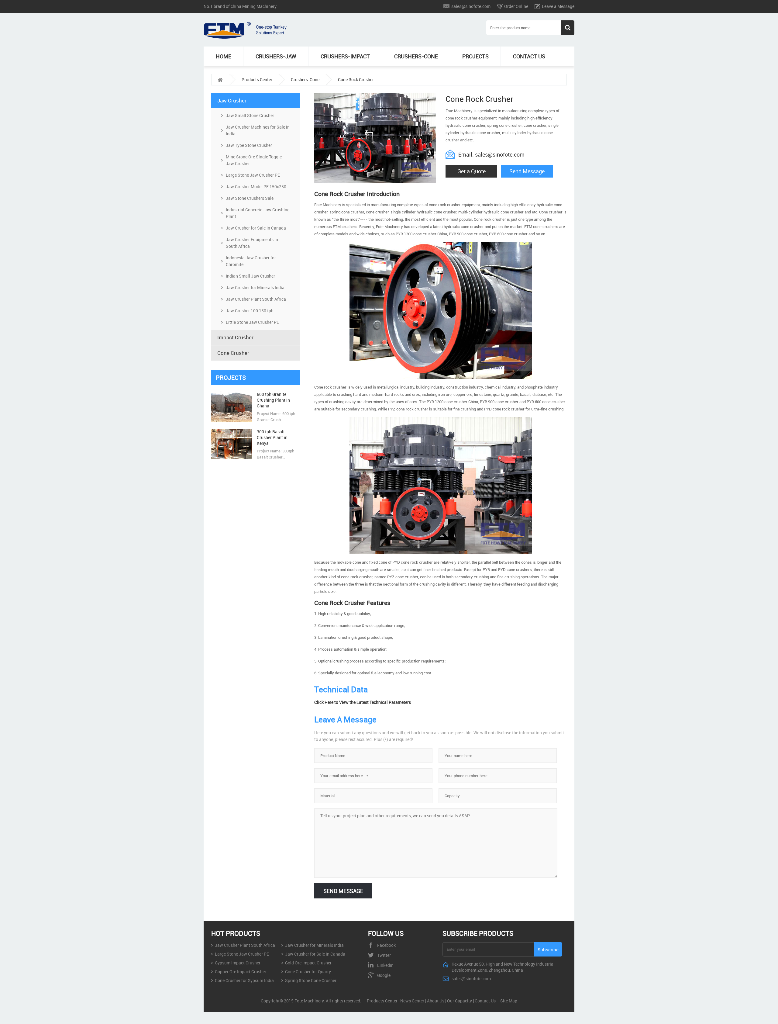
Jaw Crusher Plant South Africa (256, 299)
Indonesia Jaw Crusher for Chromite (251, 261)
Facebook (386, 945)
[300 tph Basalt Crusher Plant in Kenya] (231, 457)
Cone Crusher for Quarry (308, 971)
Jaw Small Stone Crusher (250, 115)
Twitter (384, 955)
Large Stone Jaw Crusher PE (253, 175)
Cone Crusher (233, 352)
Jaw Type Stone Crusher (249, 145)
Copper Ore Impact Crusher (240, 971)
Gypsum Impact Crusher (237, 963)
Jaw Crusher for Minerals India (255, 287)
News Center (412, 1001)
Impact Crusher (235, 337)
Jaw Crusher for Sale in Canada (256, 228)
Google (384, 975)
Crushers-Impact (345, 56)
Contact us (529, 56)
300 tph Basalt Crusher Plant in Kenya (272, 437)
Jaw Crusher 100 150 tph (250, 310)
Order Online (516, 6)
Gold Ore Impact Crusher (308, 963)
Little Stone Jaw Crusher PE (252, 322)
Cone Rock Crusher (356, 79)
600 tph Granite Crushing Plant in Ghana (273, 400)
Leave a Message (558, 6)
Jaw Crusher (231, 100)
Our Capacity (459, 1001)
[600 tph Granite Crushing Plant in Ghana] (231, 420)
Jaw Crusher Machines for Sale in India (258, 130)
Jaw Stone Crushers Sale (250, 198)
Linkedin (385, 965)
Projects (475, 56)
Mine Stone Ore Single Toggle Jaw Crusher (254, 160)
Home (223, 56)
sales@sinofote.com (471, 6)
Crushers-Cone (416, 56)
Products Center (257, 79)
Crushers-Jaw (276, 56)
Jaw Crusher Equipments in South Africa (252, 243)
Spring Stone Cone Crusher (310, 980)
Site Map (508, 1001)
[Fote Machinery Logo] (246, 37)
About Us (435, 1001)
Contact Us (485, 1001)
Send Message (527, 171)
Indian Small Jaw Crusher (250, 276)
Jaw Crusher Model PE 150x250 (256, 186)
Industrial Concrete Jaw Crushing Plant (258, 213)
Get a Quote (471, 171)
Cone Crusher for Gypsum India (244, 980)
